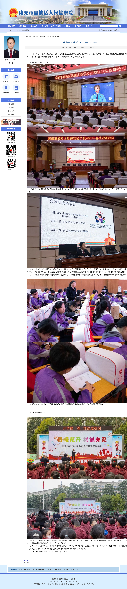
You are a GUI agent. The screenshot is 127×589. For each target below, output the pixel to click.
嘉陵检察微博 (11, 156)
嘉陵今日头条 (11, 169)
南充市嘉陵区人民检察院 (44, 36)
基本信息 (34, 26)
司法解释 (11, 107)
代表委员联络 (56, 26)
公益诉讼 (11, 114)
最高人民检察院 (24, 569)
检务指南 (22, 26)
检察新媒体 (11, 129)
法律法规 (11, 104)
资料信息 (11, 100)
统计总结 (67, 26)
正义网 (66, 569)
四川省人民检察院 (39, 569)
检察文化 (89, 26)
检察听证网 (75, 569)
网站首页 (11, 26)
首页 (34, 36)
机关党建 (45, 26)
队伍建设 (78, 26)
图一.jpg (26, 562)
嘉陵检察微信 (11, 142)
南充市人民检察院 (54, 569)
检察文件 (11, 111)
